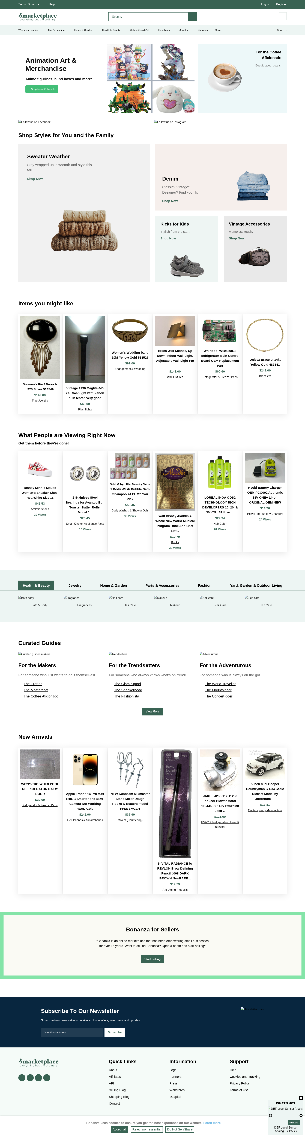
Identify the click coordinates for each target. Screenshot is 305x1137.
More (218, 30)
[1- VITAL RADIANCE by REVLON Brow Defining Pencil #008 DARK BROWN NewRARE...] (175, 821)
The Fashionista (126, 696)
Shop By (282, 30)
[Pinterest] (38, 1077)
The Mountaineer (218, 690)
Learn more (212, 1123)
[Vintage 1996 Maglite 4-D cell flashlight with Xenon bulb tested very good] (85, 364)
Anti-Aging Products (175, 889)
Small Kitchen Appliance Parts (85, 523)
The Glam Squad (127, 684)
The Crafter (33, 684)
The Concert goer (218, 696)
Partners (175, 1076)
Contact (114, 1103)
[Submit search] (192, 16)
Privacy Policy (240, 1083)
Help (52, 4)
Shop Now (35, 179)
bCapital (175, 1097)
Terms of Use (239, 1090)
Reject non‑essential (146, 1129)
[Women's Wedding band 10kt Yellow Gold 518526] (130, 364)
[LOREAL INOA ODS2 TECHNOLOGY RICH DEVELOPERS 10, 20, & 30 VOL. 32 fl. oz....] (220, 501)
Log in (265, 4)
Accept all (119, 1129)
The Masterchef (36, 690)
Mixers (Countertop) (130, 820)
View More (152, 711)
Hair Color (220, 523)
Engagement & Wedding (130, 368)
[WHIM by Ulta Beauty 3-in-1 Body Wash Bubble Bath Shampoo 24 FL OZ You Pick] (130, 501)
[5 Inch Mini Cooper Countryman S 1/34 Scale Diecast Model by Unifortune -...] (265, 821)
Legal (173, 1070)
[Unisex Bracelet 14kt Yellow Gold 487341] (265, 364)
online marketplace (132, 941)
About (113, 1070)
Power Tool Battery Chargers (265, 513)
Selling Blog (117, 1090)
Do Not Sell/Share (180, 1129)
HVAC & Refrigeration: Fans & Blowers (220, 824)
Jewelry (184, 30)
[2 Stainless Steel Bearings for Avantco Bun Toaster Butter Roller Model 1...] (85, 501)
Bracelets (265, 375)
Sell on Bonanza (28, 4)
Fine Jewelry (40, 400)
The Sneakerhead (128, 690)
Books (175, 542)
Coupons (203, 30)
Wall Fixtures (175, 377)
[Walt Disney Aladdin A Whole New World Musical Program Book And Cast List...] (175, 501)
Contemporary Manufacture (265, 810)
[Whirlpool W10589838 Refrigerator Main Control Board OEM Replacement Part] (220, 364)
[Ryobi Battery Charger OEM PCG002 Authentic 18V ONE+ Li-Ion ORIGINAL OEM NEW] (265, 501)
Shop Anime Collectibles (43, 89)
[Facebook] (21, 1077)
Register (281, 4)
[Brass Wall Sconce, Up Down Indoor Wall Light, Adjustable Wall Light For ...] (175, 364)
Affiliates (115, 1076)
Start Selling (152, 959)
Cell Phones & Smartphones (85, 820)
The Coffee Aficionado (41, 696)
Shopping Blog (119, 1097)
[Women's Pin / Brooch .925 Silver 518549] (40, 364)
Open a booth (171, 946)
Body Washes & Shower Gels (130, 510)
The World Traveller (220, 684)
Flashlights (85, 409)
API (111, 1083)
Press (173, 1083)
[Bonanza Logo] (37, 16)
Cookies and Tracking (245, 1076)
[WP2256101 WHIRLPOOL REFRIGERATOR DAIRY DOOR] (40, 821)
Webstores (177, 1090)
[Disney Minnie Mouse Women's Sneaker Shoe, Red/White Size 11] (40, 501)
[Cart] (283, 16)
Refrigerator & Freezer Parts (220, 377)
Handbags (164, 30)
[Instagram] (46, 1077)
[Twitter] (30, 1077)
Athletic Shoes (40, 509)
